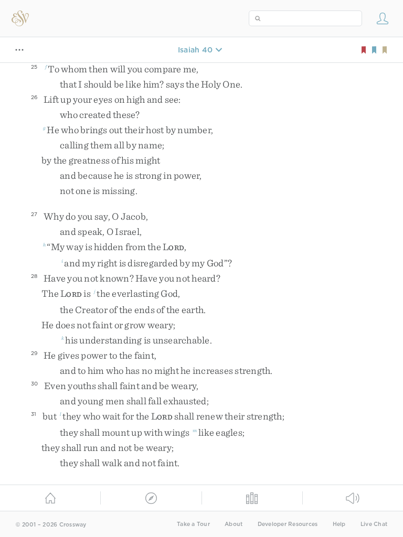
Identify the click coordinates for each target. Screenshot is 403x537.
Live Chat (373, 524)
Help (339, 524)
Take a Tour (193, 524)
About (233, 524)
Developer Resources (288, 524)
